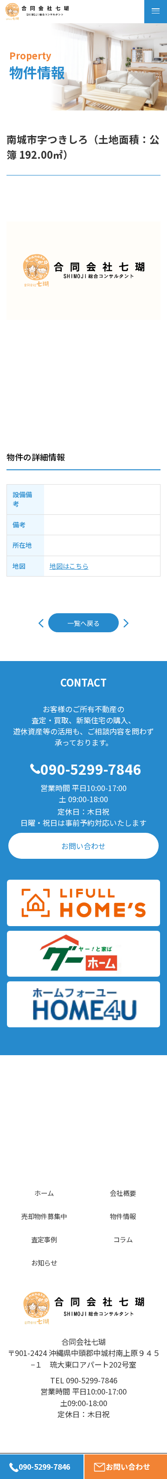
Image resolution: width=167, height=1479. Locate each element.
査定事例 (44, 1239)
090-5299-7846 (90, 769)
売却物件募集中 (44, 1216)
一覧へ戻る (83, 623)
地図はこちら (69, 566)
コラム (123, 1239)
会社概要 (123, 1193)
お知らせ (44, 1262)
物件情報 (123, 1216)
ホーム (44, 1193)
